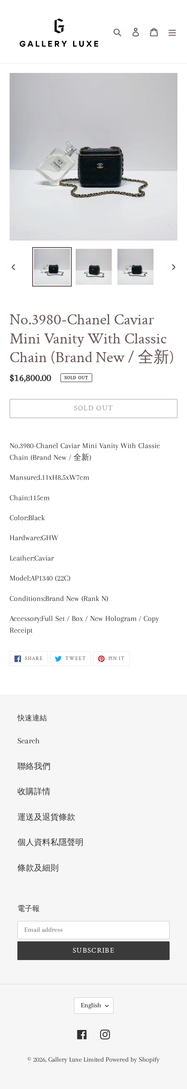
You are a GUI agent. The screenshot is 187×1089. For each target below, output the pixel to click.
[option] (52, 267)
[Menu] (172, 31)
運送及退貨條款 (46, 817)
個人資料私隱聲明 (50, 842)
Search (28, 740)
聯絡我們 (33, 766)
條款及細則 (38, 868)
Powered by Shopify (133, 1059)
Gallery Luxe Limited (77, 1059)
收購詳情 (33, 791)
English (91, 1005)
